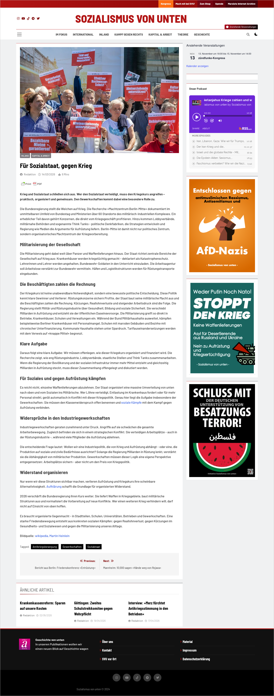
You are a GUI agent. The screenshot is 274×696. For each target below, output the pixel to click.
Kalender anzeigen (197, 66)
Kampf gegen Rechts (128, 34)
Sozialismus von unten (131, 18)
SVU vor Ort (109, 659)
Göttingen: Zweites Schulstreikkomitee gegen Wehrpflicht (93, 608)
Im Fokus (61, 34)
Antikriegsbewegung (45, 546)
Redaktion (30, 174)
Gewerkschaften (72, 546)
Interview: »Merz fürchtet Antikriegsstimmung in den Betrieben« (148, 608)
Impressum (189, 650)
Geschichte (202, 34)
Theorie (183, 34)
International (83, 34)
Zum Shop (205, 3)
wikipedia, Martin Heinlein (52, 536)
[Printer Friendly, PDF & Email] (31, 184)
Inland (104, 34)
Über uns (107, 642)
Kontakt (107, 650)
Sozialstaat (93, 546)
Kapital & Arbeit (160, 34)
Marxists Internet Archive (241, 3)
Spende (219, 3)
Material (188, 642)
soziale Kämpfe (131, 402)
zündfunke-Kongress (211, 58)
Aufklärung (54, 486)
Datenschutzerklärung (196, 659)
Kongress (166, 3)
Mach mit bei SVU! (185, 3)
